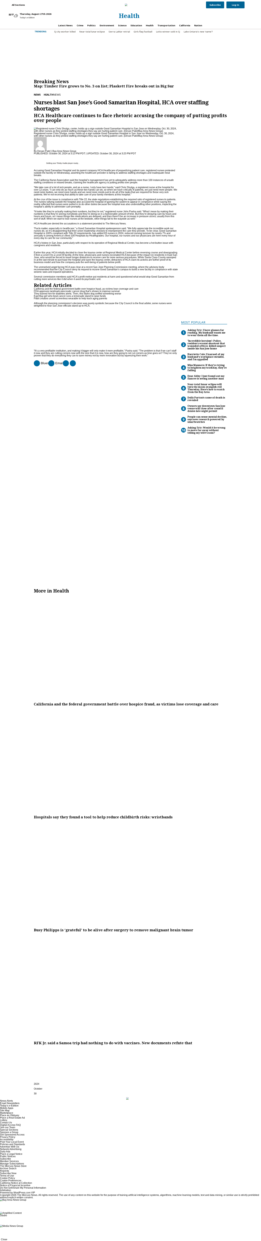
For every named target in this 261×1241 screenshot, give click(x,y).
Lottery (3, 1120)
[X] (71, 363)
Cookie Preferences (10, 1180)
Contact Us (6, 1122)
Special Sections (9, 1130)
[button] (16, 5)
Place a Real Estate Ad (12, 1117)
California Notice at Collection (16, 1183)
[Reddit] (64, 363)
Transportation (166, 25)
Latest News (65, 25)
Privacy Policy (7, 1137)
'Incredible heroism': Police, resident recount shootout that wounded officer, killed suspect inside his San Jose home (206, 344)
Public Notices (8, 1156)
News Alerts (6, 1101)
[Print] (50, 363)
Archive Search (8, 1168)
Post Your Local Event (12, 1142)
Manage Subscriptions (12, 1163)
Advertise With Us (9, 1146)
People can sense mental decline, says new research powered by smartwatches (207, 419)
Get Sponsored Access (12, 1134)
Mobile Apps (6, 1108)
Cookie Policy (7, 1178)
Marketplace (6, 1113)
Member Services (9, 1161)
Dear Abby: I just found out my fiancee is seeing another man (205, 377)
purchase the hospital (69, 259)
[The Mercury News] (129, 5)
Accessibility (6, 1139)
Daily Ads (5, 1151)
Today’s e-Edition (9, 1105)
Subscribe (215, 4)
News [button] (57, 94)
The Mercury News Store (13, 1166)
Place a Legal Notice (11, 1154)
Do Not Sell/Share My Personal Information (23, 1187)
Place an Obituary (9, 1115)
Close (4, 1239)
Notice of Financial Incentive (15, 1185)
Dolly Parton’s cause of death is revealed (206, 399)
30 (35, 1093)
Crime (80, 25)
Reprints (4, 1171)
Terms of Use (7, 1175)
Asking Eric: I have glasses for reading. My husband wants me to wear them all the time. (206, 332)
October (38, 1088)
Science (122, 25)
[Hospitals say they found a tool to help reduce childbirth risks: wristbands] (130, 760)
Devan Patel (44, 151)
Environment (107, 25)
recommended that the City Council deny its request (61, 269)
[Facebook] (35, 363)
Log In (235, 4)
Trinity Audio (62, 163)
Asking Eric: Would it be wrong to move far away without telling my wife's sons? (206, 430)
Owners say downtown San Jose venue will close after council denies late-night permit (206, 408)
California (184, 25)
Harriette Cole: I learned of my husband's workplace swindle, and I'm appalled (205, 357)
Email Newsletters (9, 1103)
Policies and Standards (12, 1144)
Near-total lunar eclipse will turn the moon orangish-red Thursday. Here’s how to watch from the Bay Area (206, 388)
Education (136, 25)
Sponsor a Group (9, 1132)
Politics (91, 25)
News (37, 94)
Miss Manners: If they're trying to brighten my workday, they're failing (207, 367)
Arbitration (5, 1190)
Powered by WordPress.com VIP (17, 1192)
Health (129, 15)
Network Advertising (10, 1149)
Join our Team (7, 1127)
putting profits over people (123, 182)
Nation (198, 25)
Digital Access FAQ (10, 1125)
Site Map (5, 1110)
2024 (36, 1084)
